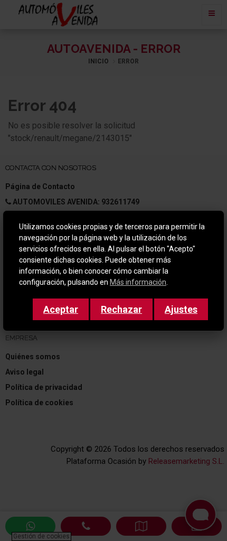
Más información (138, 282)
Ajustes (181, 309)
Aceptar (60, 309)
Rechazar (121, 309)
